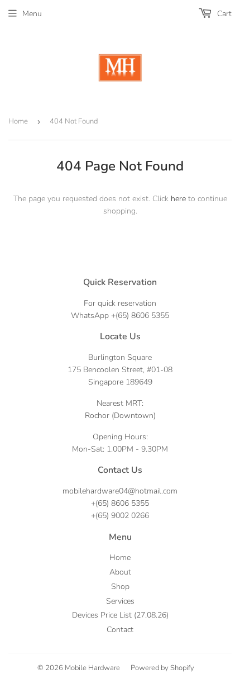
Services (120, 601)
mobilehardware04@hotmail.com (120, 491)
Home (18, 121)
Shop (120, 586)
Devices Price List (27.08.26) (120, 615)
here (178, 198)
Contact (120, 629)
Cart (223, 13)
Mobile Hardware (92, 668)
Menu (32, 13)
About (120, 572)
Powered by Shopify (162, 668)
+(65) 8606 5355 (140, 315)
